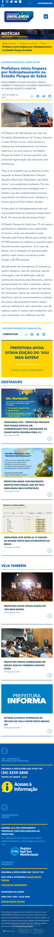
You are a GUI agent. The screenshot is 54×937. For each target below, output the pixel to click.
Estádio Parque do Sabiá (17, 62)
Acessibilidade (45, 3)
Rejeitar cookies (24, 931)
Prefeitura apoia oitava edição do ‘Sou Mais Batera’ (27, 353)
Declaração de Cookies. (24, 926)
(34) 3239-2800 (14, 773)
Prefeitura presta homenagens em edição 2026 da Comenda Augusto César (24, 665)
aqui (24, 777)
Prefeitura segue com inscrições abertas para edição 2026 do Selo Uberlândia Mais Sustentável (24, 485)
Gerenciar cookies (10, 931)
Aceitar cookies (37, 931)
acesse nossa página (13, 902)
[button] (46, 16)
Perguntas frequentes (14, 885)
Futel (37, 62)
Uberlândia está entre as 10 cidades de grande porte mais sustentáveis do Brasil (27, 541)
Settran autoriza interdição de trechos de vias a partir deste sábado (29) (27, 721)
